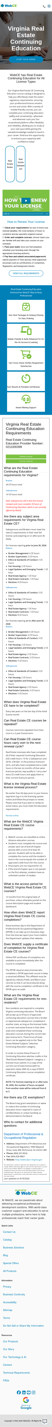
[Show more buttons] (47, 214)
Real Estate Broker (10, 164)
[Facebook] (19, 1393)
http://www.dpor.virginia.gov (28, 1159)
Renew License (26, 456)
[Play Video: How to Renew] (26, 201)
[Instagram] (33, 1393)
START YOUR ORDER (25, 59)
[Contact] (44, 6)
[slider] (25, 214)
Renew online (12, 815)
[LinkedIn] (24, 1393)
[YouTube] (28, 1393)
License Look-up (26, 461)
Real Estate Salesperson (21, 164)
